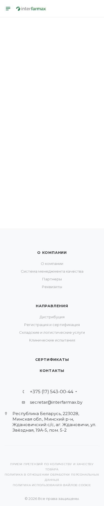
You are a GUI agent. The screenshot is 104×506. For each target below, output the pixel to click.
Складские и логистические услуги (52, 332)
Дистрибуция (52, 317)
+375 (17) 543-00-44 (51, 392)
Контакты (52, 370)
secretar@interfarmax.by (56, 402)
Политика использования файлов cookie (52, 485)
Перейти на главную (52, 177)
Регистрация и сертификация (52, 324)
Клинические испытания (52, 340)
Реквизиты (52, 287)
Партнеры (52, 279)
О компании (52, 252)
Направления (52, 306)
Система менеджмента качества (52, 271)
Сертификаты (52, 359)
